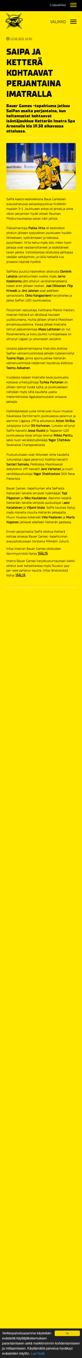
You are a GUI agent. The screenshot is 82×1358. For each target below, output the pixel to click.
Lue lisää (38, 1353)
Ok (67, 1333)
